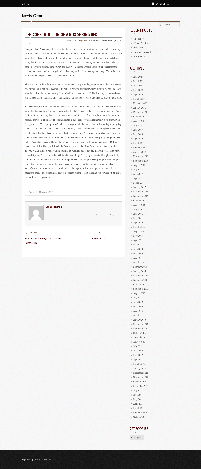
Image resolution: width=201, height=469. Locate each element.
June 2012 (138, 350)
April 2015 (138, 240)
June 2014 (138, 248)
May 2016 (138, 218)
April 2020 (138, 94)
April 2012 (138, 359)
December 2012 (140, 324)
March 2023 (139, 81)
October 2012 (139, 332)
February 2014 (140, 266)
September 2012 (140, 337)
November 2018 (140, 156)
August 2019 (139, 120)
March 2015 (139, 244)
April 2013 (138, 310)
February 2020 (140, 103)
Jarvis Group (32, 15)
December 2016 (140, 191)
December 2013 (140, 275)
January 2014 (139, 271)
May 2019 (138, 134)
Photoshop (139, 38)
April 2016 (138, 222)
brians (31, 192)
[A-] (26, 43)
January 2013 (139, 319)
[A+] (30, 43)
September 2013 (140, 288)
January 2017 (139, 187)
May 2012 (138, 354)
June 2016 (138, 213)
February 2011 (140, 412)
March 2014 (139, 262)
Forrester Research (142, 51)
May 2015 (138, 235)
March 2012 (139, 363)
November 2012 (140, 328)
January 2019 (139, 151)
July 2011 (137, 390)
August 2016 (139, 204)
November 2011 (140, 377)
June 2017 (138, 173)
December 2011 (140, 372)
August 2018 (139, 165)
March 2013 (139, 315)
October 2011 (139, 381)
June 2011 (138, 394)
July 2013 (137, 297)
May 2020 (138, 89)
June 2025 (138, 76)
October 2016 (139, 200)
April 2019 (138, 138)
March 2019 (139, 142)
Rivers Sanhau (98, 238)
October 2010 (139, 416)
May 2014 (138, 253)
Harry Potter (139, 56)
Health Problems (141, 43)
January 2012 (139, 368)
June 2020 (138, 85)
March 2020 (139, 98)
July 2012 (137, 346)
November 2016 (140, 195)
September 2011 (140, 385)
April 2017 (138, 178)
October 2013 (139, 284)
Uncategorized (81, 40)
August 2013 (139, 293)
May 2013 (138, 306)
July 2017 (137, 169)
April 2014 (138, 257)
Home (69, 40)
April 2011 (138, 403)
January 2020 (139, 107)
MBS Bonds (140, 47)
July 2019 (137, 125)
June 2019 (138, 129)
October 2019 (139, 116)
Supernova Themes (42, 459)
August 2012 (139, 341)
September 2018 (140, 160)
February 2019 (140, 147)
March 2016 (139, 226)
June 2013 (138, 301)
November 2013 (140, 279)
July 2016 (137, 209)
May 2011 (138, 399)
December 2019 (140, 112)
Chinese (25, 3)
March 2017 (139, 182)
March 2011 (139, 408)
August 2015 (139, 231)
